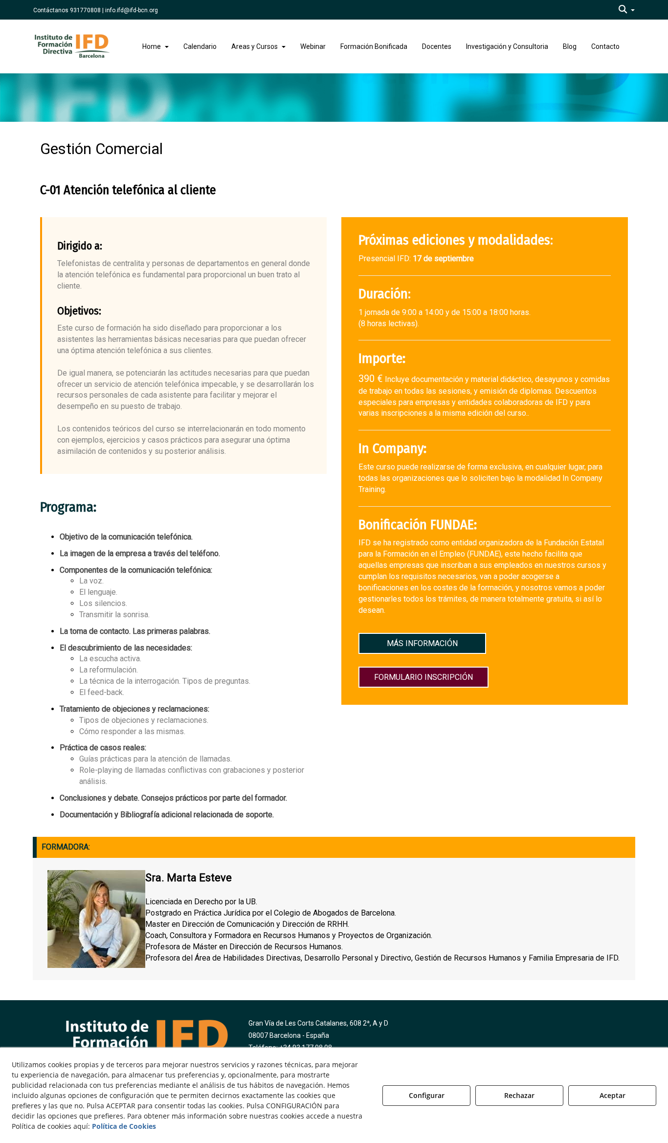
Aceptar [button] (612, 1095)
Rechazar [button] (519, 1095)
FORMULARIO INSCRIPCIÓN (423, 676)
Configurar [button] (427, 1095)
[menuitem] (626, 10)
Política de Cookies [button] (124, 1126)
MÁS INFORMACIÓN (422, 643)
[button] (626, 10)
